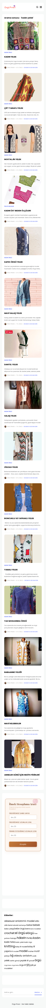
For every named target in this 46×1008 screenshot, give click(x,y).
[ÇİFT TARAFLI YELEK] (23, 87)
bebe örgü (19, 928)
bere (27, 928)
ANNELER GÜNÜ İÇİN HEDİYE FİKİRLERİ (22, 774)
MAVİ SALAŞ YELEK (13, 313)
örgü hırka (15, 965)
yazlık (34, 956)
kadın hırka (9, 942)
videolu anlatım (23, 955)
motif (37, 951)
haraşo (13, 938)
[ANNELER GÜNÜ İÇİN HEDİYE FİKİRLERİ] (23, 754)
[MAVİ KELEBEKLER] (23, 702)
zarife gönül (14, 960)
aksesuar (9, 921)
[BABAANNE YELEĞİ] (23, 651)
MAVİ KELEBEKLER (12, 723)
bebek (36, 925)
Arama (37, 992)
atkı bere (8, 925)
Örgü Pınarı (11, 67)
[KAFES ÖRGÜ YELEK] (23, 241)
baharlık (15, 925)
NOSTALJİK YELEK (12, 159)
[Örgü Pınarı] (10, 7)
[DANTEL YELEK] (23, 343)
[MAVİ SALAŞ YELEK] (23, 292)
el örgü (20, 933)
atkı (37, 921)
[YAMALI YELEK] (23, 549)
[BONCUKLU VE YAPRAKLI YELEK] (23, 497)
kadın (36, 938)
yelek (6, 960)
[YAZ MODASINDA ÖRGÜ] (23, 600)
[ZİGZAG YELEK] (23, 446)
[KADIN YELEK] (23, 36)
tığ (11, 955)
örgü (38, 960)
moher (31, 951)
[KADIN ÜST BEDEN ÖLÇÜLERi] (23, 190)
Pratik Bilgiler (9, 206)
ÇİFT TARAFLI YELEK (13, 108)
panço (7, 956)
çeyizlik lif (24, 960)
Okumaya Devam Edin (31, 67)
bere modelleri (35, 929)
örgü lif (22, 965)
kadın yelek (20, 942)
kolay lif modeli (21, 947)
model (23, 951)
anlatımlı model (25, 921)
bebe (29, 925)
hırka (30, 938)
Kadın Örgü (8, 52)
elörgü (30, 933)
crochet (9, 933)
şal (31, 965)
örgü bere (7, 965)
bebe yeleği (9, 929)
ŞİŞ (28, 965)
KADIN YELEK (10, 56)
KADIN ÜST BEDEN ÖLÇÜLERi (17, 210)
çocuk (31, 960)
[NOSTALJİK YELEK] (23, 138)
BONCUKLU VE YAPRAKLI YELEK (19, 518)
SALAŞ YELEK (10, 415)
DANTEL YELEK (11, 364)
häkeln (21, 938)
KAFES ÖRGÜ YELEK (13, 262)
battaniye (22, 925)
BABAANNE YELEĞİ (13, 672)
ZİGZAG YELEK (11, 467)
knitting (9, 946)
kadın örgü (28, 942)
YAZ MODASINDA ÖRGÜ (15, 621)
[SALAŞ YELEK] (23, 395)
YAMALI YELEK (11, 569)
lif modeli (15, 951)
